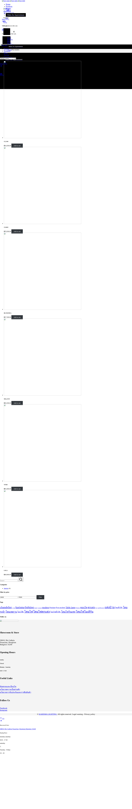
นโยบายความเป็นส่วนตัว (10, 689)
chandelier (6, 607)
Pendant (52, 608)
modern (45, 607)
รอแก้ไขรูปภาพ (101, 607)
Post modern (60, 608)
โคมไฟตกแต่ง (41, 611)
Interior (6, 588)
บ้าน (96, 607)
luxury (36, 608)
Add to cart (17, 145)
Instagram (3, 710)
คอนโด (83, 607)
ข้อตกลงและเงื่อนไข (8, 687)
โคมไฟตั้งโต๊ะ (55, 612)
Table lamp (70, 607)
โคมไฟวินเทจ (68, 611)
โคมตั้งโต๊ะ (119, 608)
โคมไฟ (28, 611)
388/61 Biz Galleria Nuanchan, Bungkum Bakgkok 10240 (18, 729)
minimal (40, 607)
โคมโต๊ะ (20, 612)
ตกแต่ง (91, 607)
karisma (20, 607)
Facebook (3, 708)
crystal (13, 607)
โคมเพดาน (11, 611)
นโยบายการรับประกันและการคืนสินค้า (15, 692)
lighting (29, 607)
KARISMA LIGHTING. (48, 714)
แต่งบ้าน (110, 607)
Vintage (78, 608)
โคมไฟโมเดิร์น (84, 611)
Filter (40, 597)
